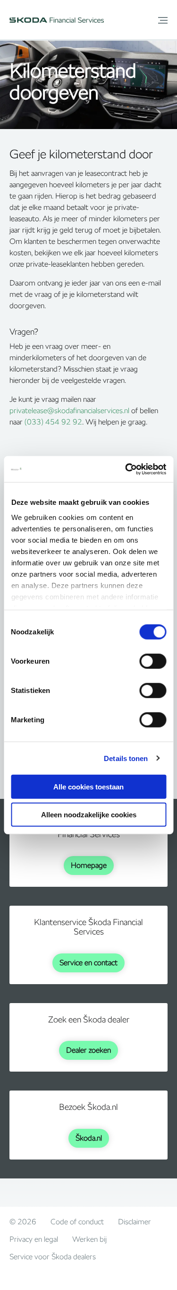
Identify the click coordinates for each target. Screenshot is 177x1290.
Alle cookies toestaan (88, 787)
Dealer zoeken (88, 1050)
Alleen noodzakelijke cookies (88, 815)
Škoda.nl (89, 1138)
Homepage (89, 865)
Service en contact (88, 962)
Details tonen (126, 758)
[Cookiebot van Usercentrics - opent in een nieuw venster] (126, 469)
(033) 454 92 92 (53, 421)
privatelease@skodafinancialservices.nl (69, 410)
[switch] (152, 661)
